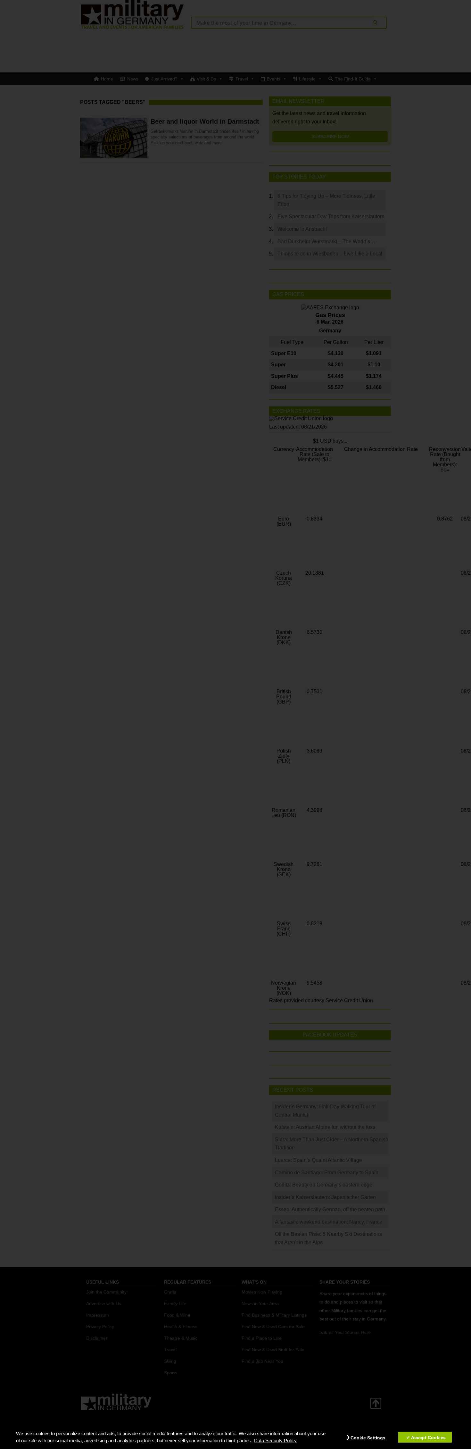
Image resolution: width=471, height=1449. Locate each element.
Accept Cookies (428, 1437)
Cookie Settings (368, 1437)
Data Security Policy (275, 1440)
